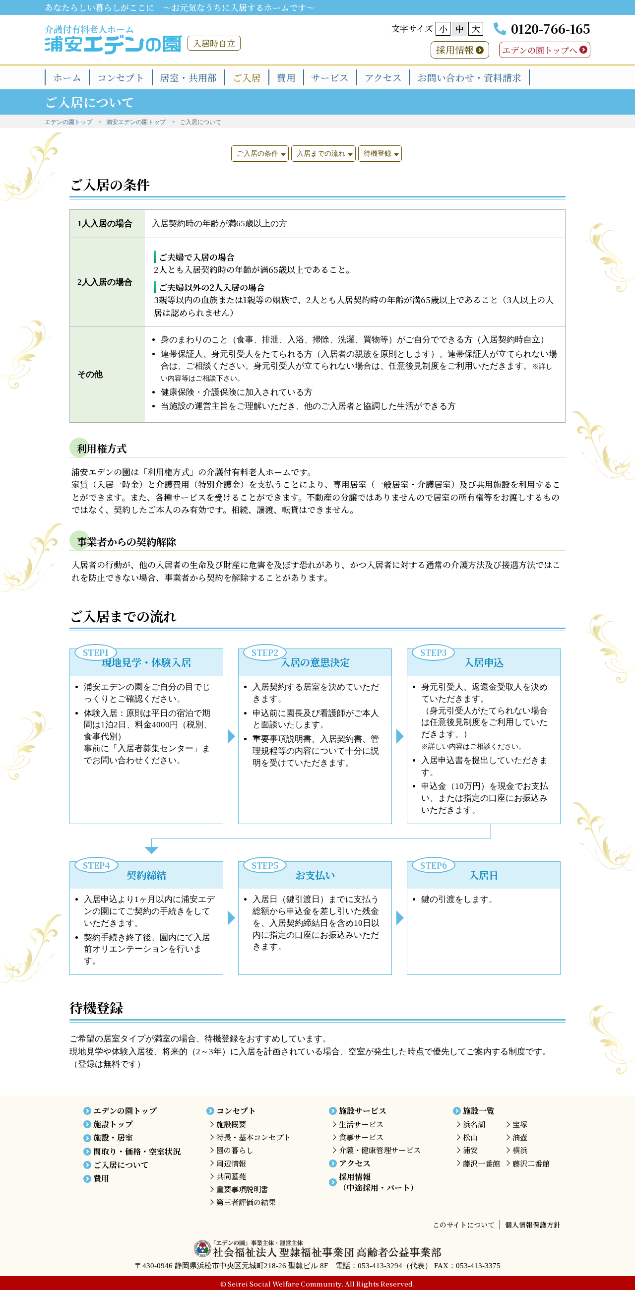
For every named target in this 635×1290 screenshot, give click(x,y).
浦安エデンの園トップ (136, 122)
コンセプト (120, 77)
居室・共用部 (188, 77)
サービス (330, 77)
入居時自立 (214, 43)
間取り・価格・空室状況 (137, 1151)
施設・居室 (113, 1137)
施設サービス (362, 1110)
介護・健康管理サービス (380, 1150)
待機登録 (377, 153)
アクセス (383, 77)
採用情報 (455, 49)
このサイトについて (464, 1224)
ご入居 (247, 77)
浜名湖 (474, 1124)
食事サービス (361, 1137)
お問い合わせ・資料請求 (469, 77)
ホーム (67, 77)
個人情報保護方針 (533, 1224)
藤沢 (481, 1163)
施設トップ (113, 1124)
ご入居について (121, 1164)
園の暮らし (235, 1150)
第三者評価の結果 (246, 1202)
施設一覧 (479, 1110)
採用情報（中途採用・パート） (378, 1182)
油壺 (519, 1137)
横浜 (519, 1150)
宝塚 (519, 1124)
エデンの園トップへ (539, 50)
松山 (470, 1137)
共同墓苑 (231, 1176)
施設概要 (231, 1124)
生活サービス (361, 1124)
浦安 (470, 1150)
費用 (286, 77)
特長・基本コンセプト (253, 1137)
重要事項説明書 (242, 1189)
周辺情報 (231, 1163)
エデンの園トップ (68, 122)
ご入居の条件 (257, 153)
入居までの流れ (321, 153)
